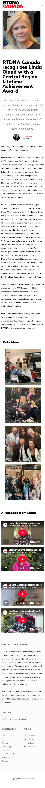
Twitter (31, 739)
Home (4, 736)
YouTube (31, 746)
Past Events (6, 750)
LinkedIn (31, 743)
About (4, 739)
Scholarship (6, 757)
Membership (6, 746)
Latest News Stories (10, 754)
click (22, 719)
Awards (5, 743)
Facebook (32, 736)
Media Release (11, 342)
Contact (5, 761)
